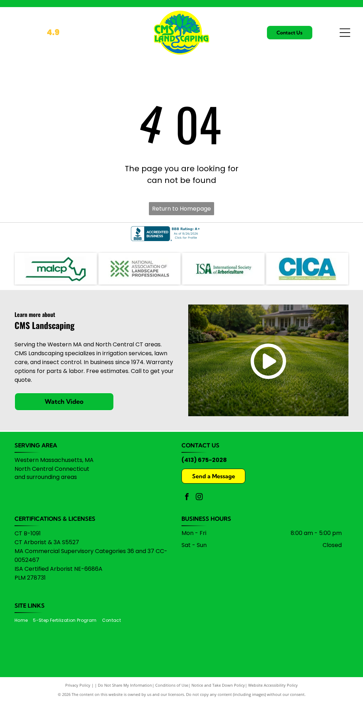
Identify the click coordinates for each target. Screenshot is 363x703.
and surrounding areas (46, 477)
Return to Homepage (181, 209)
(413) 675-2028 (204, 460)
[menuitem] (24, 620)
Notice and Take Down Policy (218, 685)
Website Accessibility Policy (273, 685)
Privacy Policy (77, 685)
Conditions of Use (171, 685)
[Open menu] (345, 32)
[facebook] (187, 497)
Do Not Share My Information (125, 685)
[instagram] (199, 497)
